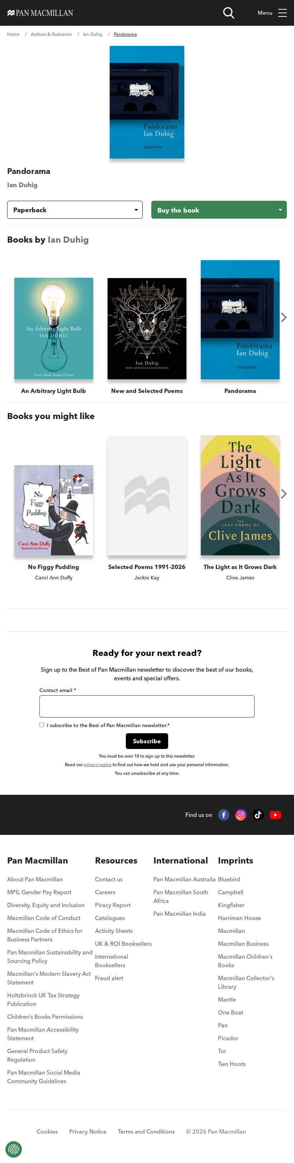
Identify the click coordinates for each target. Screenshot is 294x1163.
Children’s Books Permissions (45, 1016)
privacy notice (98, 764)
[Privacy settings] (13, 1149)
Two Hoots (232, 1063)
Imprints (235, 860)
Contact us (109, 879)
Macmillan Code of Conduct (43, 917)
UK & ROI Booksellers (123, 943)
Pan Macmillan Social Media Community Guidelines (43, 1077)
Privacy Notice (87, 1131)
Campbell (230, 892)
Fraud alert (109, 978)
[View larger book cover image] (147, 102)
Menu (265, 12)
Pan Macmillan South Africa (180, 896)
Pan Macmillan (37, 860)
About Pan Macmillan (35, 879)
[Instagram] (241, 815)
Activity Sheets (114, 930)
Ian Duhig (93, 34)
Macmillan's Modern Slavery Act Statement (49, 978)
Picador (228, 1038)
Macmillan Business (243, 943)
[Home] (40, 13)
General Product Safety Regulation (37, 1055)
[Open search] (228, 13)
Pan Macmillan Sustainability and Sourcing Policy (50, 956)
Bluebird (229, 879)
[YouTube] (275, 815)
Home (13, 34)
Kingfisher (231, 905)
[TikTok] (258, 815)
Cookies (47, 1131)
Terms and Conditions (146, 1131)
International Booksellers (111, 961)
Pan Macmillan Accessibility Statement (43, 1034)
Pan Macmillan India (179, 913)
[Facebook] (223, 815)
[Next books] (284, 317)
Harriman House (239, 917)
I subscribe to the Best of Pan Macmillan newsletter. (108, 725)
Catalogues (110, 917)
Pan (223, 1025)
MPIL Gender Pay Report (39, 892)
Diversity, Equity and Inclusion (46, 905)
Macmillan (231, 930)
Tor (222, 1051)
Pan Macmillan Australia (184, 879)
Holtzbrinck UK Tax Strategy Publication (43, 999)
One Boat (230, 1012)
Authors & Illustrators (51, 34)
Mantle (227, 999)
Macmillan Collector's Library (246, 982)
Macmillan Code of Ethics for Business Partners (44, 935)
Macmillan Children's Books (245, 961)
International (180, 860)
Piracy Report (113, 905)
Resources (116, 860)
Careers (105, 892)
